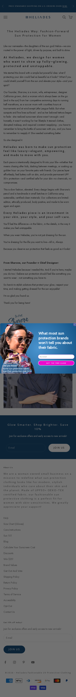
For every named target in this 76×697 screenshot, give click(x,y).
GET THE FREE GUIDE (56, 363)
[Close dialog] (75, 324)
